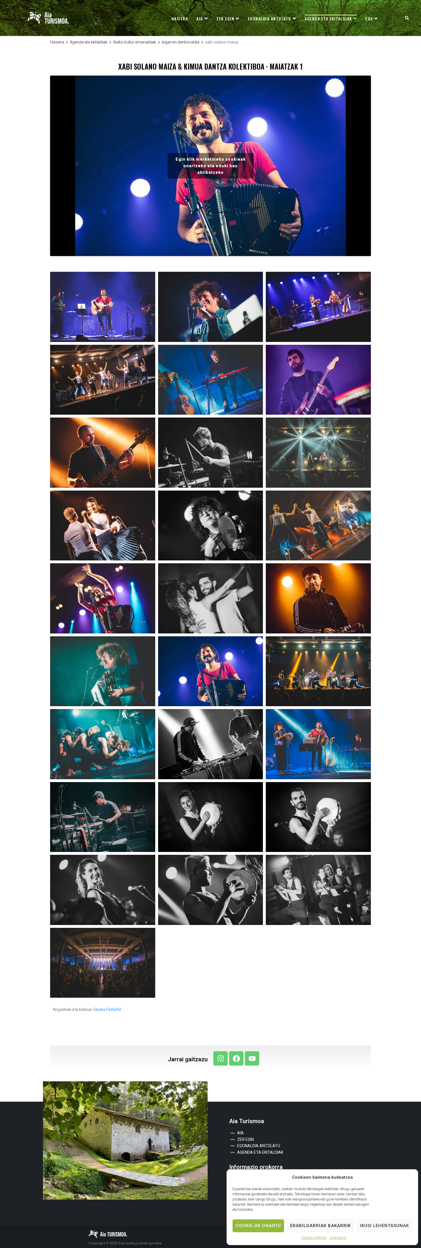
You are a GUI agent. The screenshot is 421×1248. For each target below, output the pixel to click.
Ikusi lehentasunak (384, 1225)
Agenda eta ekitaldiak (88, 42)
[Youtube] (252, 1058)
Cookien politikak (313, 1238)
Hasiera (57, 42)
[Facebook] (236, 1058)
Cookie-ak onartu (258, 1225)
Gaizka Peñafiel (107, 1009)
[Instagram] (220, 1058)
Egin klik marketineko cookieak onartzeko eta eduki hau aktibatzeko (211, 166)
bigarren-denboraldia (180, 42)
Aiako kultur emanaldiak (134, 42)
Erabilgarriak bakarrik (320, 1225)
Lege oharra (337, 1238)
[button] (407, 18)
